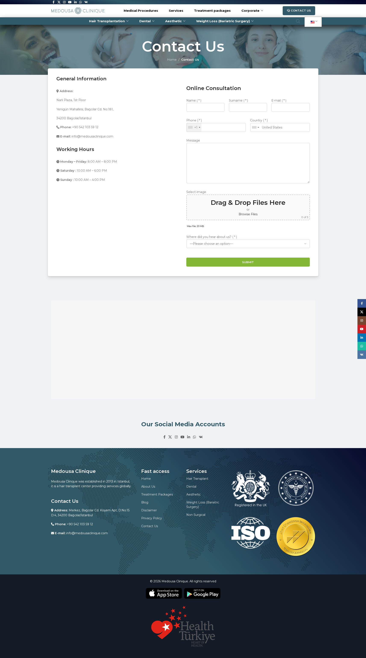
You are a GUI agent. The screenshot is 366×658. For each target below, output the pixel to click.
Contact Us (301, 10)
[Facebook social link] (164, 437)
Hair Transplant (197, 479)
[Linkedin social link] (189, 437)
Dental (191, 486)
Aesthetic (193, 494)
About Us (148, 486)
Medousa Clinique (175, 581)
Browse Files (248, 214)
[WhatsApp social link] (194, 437)
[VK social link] (200, 437)
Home (172, 60)
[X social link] (170, 437)
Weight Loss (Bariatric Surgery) (202, 504)
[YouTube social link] (182, 437)
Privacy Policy (151, 518)
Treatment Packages (157, 494)
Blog (144, 502)
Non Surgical (195, 515)
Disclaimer (149, 510)
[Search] (298, 21)
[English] (312, 22)
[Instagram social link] (176, 437)
